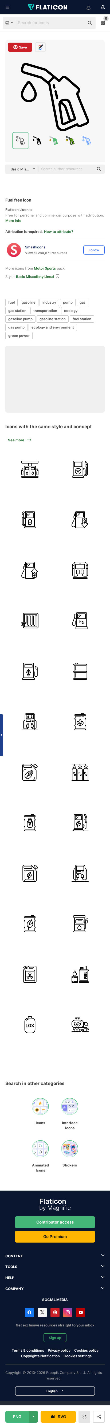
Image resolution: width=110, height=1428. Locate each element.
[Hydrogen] (80, 772)
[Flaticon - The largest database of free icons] (48, 7)
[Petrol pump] (80, 873)
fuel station (82, 319)
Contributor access (55, 1222)
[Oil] (80, 671)
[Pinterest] (55, 1312)
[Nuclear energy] (30, 974)
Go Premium (55, 1236)
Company (14, 1289)
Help (9, 1278)
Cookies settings (78, 1356)
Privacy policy (59, 1350)
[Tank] (30, 1025)
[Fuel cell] (30, 620)
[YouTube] (80, 1312)
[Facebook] (29, 1312)
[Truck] (80, 1025)
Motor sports (45, 268)
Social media (55, 1299)
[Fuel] (80, 519)
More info (13, 220)
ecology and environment (53, 327)
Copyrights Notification (40, 1356)
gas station (17, 310)
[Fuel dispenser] (30, 772)
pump (68, 302)
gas (82, 302)
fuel (11, 302)
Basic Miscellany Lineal (35, 276)
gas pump (16, 327)
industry (49, 302)
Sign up (55, 1338)
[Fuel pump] (80, 469)
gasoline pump (20, 319)
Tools (11, 1267)
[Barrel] (80, 722)
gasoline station (53, 319)
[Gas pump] (30, 519)
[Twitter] (42, 1312)
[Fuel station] (30, 469)
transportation (45, 310)
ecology (70, 310)
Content (14, 1256)
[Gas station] (80, 570)
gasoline (29, 302)
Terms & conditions (28, 1350)
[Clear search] (78, 23)
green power (19, 335)
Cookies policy (86, 1350)
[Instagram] (67, 1312)
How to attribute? (58, 231)
